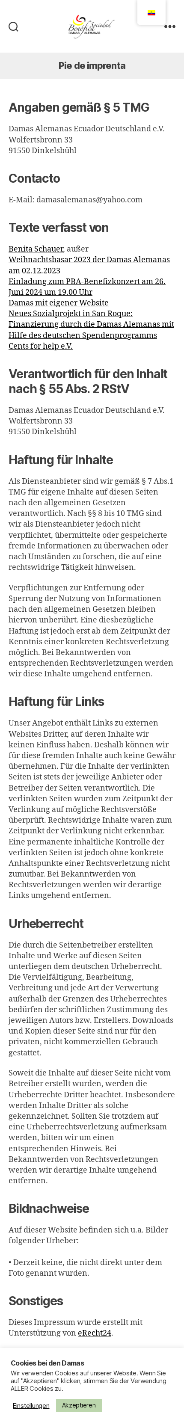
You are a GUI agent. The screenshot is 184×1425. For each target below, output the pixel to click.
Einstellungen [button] (31, 1406)
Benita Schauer (36, 249)
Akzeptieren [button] (79, 1405)
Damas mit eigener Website (59, 303)
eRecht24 (94, 1333)
